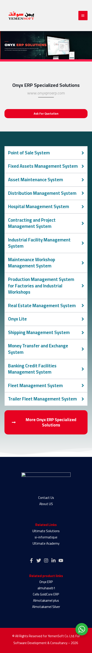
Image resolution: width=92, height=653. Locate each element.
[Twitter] (38, 560)
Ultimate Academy (46, 543)
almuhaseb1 (46, 588)
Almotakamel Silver (46, 606)
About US (46, 504)
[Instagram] (46, 560)
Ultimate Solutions (46, 531)
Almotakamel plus (46, 600)
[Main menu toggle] (83, 15)
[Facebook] (31, 560)
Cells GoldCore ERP (46, 594)
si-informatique (46, 537)
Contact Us (46, 497)
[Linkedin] (53, 560)
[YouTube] (61, 560)
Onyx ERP (46, 582)
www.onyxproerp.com (46, 93)
